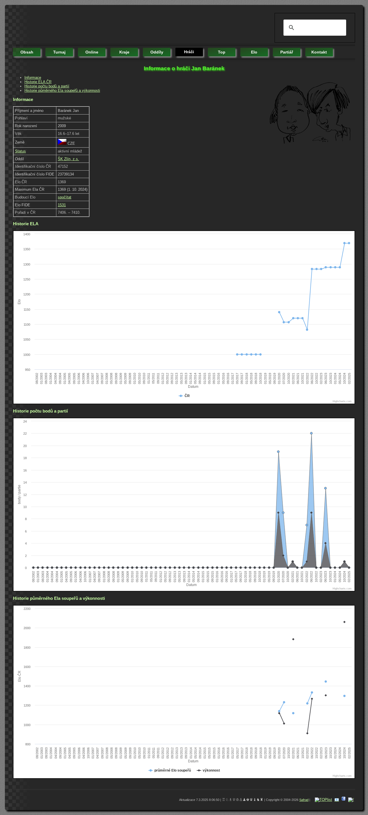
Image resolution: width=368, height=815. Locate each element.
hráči (189, 51)
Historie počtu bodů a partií (46, 86)
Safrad (303, 799)
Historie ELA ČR (37, 82)
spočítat (64, 197)
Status (20, 151)
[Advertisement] (117, 26)
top (221, 52)
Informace (32, 77)
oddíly (156, 52)
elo (254, 52)
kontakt (319, 52)
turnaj (59, 52)
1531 (62, 205)
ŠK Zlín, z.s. (68, 159)
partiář (286, 52)
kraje (124, 52)
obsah (26, 52)
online (91, 52)
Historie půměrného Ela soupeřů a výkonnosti (62, 90)
